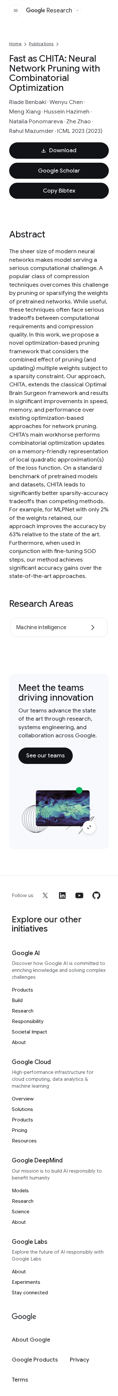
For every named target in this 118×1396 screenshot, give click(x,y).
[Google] (24, 1317)
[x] (45, 895)
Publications (41, 43)
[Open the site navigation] (15, 10)
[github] (96, 895)
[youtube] (79, 895)
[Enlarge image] (89, 827)
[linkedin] (62, 895)
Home (15, 43)
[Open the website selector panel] (77, 10)
